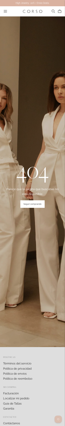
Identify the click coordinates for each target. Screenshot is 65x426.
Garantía (8, 408)
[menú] (5, 11)
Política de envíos (15, 373)
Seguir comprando (32, 204)
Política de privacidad (17, 368)
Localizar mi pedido (16, 398)
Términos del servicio (17, 363)
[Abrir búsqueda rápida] (53, 11)
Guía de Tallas (12, 403)
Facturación (11, 393)
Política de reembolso (17, 378)
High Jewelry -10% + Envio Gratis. (32, 3)
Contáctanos (11, 423)
